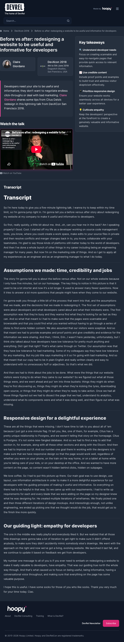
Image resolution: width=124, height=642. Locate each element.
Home (6, 31)
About (8, 616)
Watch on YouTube (12, 173)
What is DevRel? (55, 616)
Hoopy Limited (26, 635)
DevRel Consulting (23, 616)
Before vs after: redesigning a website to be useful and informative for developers (75, 31)
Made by (97, 9)
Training (40, 616)
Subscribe (111, 623)
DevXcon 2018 (22, 31)
